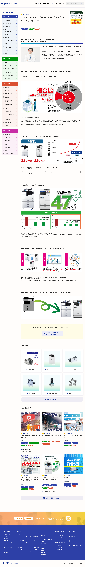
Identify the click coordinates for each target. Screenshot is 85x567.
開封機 (18, 553)
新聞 (6, 53)
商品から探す (6, 16)
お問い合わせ (62, 3)
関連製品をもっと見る (53, 399)
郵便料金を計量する (9, 105)
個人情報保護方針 (58, 549)
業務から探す (6, 58)
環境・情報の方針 (60, 542)
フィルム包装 (8, 47)
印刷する (7, 87)
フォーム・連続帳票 (9, 40)
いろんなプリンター (34, 542)
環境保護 (7, 62)
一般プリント (8, 20)
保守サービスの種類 (59, 537)
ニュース (73, 536)
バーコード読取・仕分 (34, 547)
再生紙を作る (8, 111)
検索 (81, 3)
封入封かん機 (19, 549)
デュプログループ (8, 542)
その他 (6, 125)
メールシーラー (20, 545)
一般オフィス (8, 134)
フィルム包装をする (9, 122)
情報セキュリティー (59, 547)
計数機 (31, 534)
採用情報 (56, 3)
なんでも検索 (43, 3)
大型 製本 (43, 543)
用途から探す (6, 83)
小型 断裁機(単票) (34, 536)
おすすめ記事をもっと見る (53, 498)
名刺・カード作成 (33, 545)
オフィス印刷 (8, 65)
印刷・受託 (7, 141)
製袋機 (42, 550)
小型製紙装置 (32, 540)
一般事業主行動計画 (76, 545)
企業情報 (8, 531)
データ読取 (7, 78)
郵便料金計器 (19, 547)
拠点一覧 (6, 538)
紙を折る (7, 90)
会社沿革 (6, 540)
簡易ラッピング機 (33, 549)
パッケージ (7, 50)
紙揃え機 (31, 538)
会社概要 (6, 536)
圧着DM (7, 37)
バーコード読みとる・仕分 (10, 115)
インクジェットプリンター (22, 536)
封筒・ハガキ (8, 26)
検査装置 (31, 551)
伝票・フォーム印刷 (9, 69)
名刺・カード (8, 23)
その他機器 (43, 554)
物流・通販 (7, 147)
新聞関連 (43, 552)
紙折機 (18, 538)
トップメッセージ (8, 534)
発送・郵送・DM (9, 75)
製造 (6, 144)
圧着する (7, 97)
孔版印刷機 (19, 534)
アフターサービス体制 (59, 535)
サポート (49, 3)
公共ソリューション (10, 553)
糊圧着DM (43, 548)
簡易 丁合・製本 (20, 540)
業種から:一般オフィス (27, 31)
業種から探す (6, 130)
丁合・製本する (8, 94)
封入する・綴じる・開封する (9, 100)
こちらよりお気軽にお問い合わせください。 (53, 333)
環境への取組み (58, 545)
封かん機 (18, 551)
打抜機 (42, 541)
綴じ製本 (7, 34)
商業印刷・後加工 (9, 72)
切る (6, 108)
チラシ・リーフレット (8, 30)
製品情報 (36, 3)
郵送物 (6, 44)
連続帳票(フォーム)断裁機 (22, 542)
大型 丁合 (43, 546)
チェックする (8, 119)
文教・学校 (7, 137)
